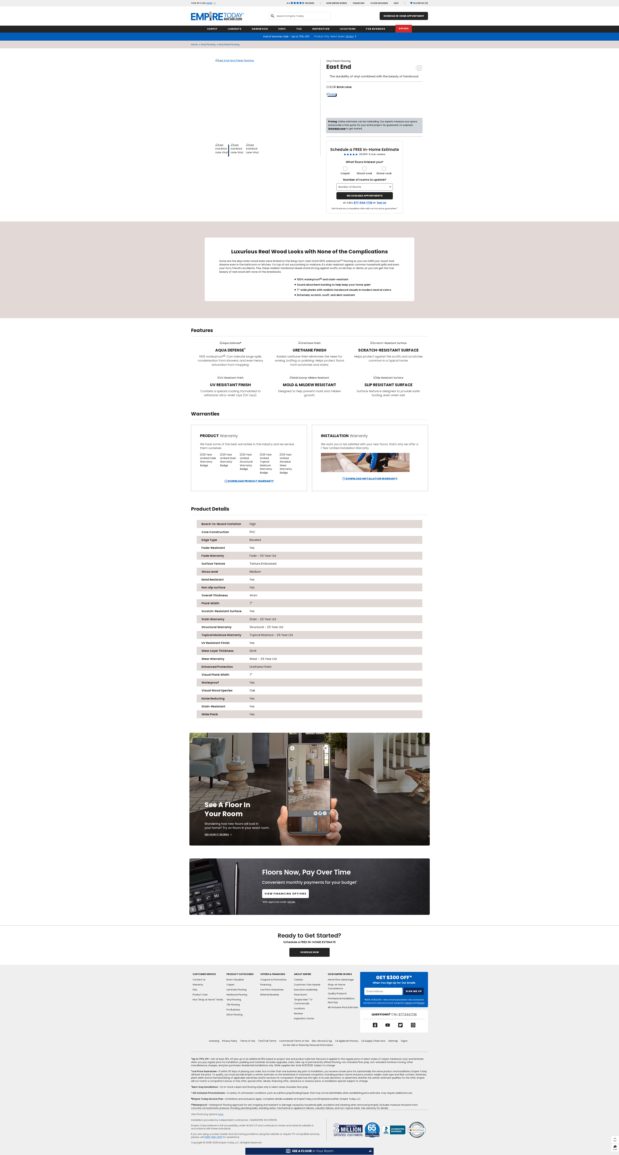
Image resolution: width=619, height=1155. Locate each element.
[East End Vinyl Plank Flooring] (255, 99)
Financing (358, 3)
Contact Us (199, 979)
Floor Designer (379, 3)
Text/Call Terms (267, 1040)
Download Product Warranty (250, 481)
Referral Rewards (269, 994)
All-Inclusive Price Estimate (343, 1007)
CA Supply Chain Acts (373, 1040)
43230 (209, 3)
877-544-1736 (363, 203)
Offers (404, 28)
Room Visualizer (235, 979)
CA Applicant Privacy (346, 1040)
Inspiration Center (304, 1018)
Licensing (214, 1040)
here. (221, 1114)
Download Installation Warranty (371, 478)
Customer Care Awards (307, 984)
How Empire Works (340, 974)
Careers (298, 979)
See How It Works (217, 834)
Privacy (420, 1002)
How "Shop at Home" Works (208, 999)
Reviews (300, 3)
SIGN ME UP (414, 991)
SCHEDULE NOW (309, 952)
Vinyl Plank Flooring (228, 44)
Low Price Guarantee (272, 989)
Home (194, 44)
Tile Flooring (233, 1004)
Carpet (345, 173)
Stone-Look (384, 173)
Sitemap (393, 1040)
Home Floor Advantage (341, 979)
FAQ (195, 989)
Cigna (404, 1040)
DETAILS (350, 36)
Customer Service (204, 974)
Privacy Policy (229, 1040)
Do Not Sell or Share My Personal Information (308, 1045)
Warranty (198, 984)
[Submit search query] (272, 16)
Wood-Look (364, 173)
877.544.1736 (407, 1014)
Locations (299, 1008)
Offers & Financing (272, 974)
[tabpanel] (309, 269)
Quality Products (337, 993)
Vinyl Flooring (208, 44)
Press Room (300, 994)
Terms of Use (247, 1040)
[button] (309, 1151)
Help (396, 3)
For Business (233, 1009)
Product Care (200, 994)
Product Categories (240, 974)
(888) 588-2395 (213, 1137)
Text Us (381, 203)
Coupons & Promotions (273, 979)
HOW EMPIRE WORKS (336, 3)
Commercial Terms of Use (294, 1040)
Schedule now (336, 128)
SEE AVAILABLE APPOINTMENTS (365, 195)
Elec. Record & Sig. (322, 1040)
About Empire (302, 974)
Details (291, 902)
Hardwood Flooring (236, 994)
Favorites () (420, 3)
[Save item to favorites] (419, 67)
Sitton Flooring (234, 1014)
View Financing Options (285, 894)
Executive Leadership (306, 989)
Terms (408, 1002)
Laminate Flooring (236, 989)
